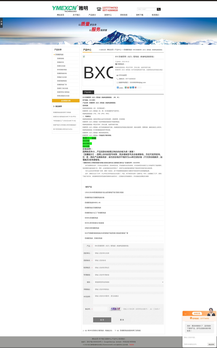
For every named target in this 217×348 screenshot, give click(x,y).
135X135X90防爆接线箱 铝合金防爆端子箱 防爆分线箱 (104, 192)
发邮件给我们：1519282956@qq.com (132, 82)
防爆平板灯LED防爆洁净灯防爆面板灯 (64, 125)
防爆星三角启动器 (62, 88)
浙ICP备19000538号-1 (95, 342)
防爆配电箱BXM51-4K (92, 202)
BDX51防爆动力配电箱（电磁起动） (100, 330)
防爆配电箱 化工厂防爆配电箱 (95, 213)
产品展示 (92, 15)
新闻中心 (108, 15)
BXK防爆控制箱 (62, 69)
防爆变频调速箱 (62, 81)
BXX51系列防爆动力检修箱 (94, 223)
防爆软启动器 (61, 66)
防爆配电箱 (59, 54)
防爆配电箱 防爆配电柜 (93, 208)
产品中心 (118, 50)
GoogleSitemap (109, 342)
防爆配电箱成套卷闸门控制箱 (62, 112)
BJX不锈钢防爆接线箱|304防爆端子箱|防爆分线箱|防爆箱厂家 (106, 233)
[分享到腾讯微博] (130, 87)
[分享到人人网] (133, 87)
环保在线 (126, 342)
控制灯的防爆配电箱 (92, 228)
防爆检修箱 (60, 58)
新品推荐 (58, 106)
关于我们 (76, 15)
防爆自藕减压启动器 (63, 96)
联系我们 (155, 15)
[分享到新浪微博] (128, 87)
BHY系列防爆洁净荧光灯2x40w (62, 129)
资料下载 (139, 15)
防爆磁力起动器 (62, 77)
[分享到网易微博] (135, 87)
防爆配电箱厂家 (62, 84)
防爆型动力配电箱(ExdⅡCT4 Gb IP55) (64, 116)
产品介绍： (88, 92)
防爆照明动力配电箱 (63, 92)
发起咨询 (211, 344)
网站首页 (60, 15)
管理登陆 (132, 342)
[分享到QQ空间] (125, 87)
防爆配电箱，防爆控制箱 (93, 238)
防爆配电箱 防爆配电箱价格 (94, 197)
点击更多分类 (66, 101)
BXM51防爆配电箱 (91, 218)
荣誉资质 (123, 15)
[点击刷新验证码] (115, 309)
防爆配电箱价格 (62, 73)
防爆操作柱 (60, 62)
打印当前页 (123, 75)
